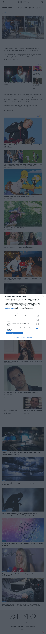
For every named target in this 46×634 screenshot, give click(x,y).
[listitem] (23, 313)
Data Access (23, 337)
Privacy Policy (29, 337)
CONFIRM (14, 333)
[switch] (37, 315)
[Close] (44, 296)
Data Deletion (16, 337)
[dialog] (23, 317)
